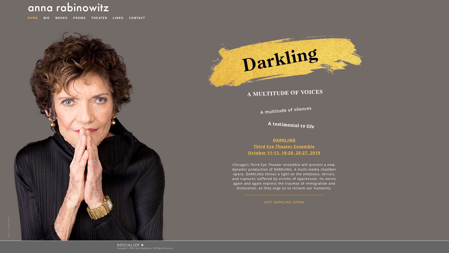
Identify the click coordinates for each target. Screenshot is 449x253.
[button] (224, 247)
